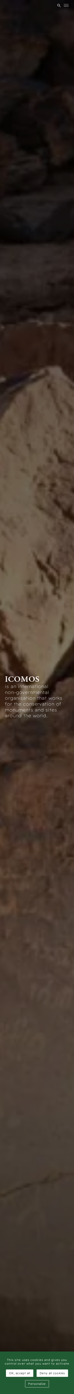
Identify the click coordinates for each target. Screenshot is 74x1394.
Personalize (37, 1384)
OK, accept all (19, 1373)
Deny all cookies (52, 1373)
